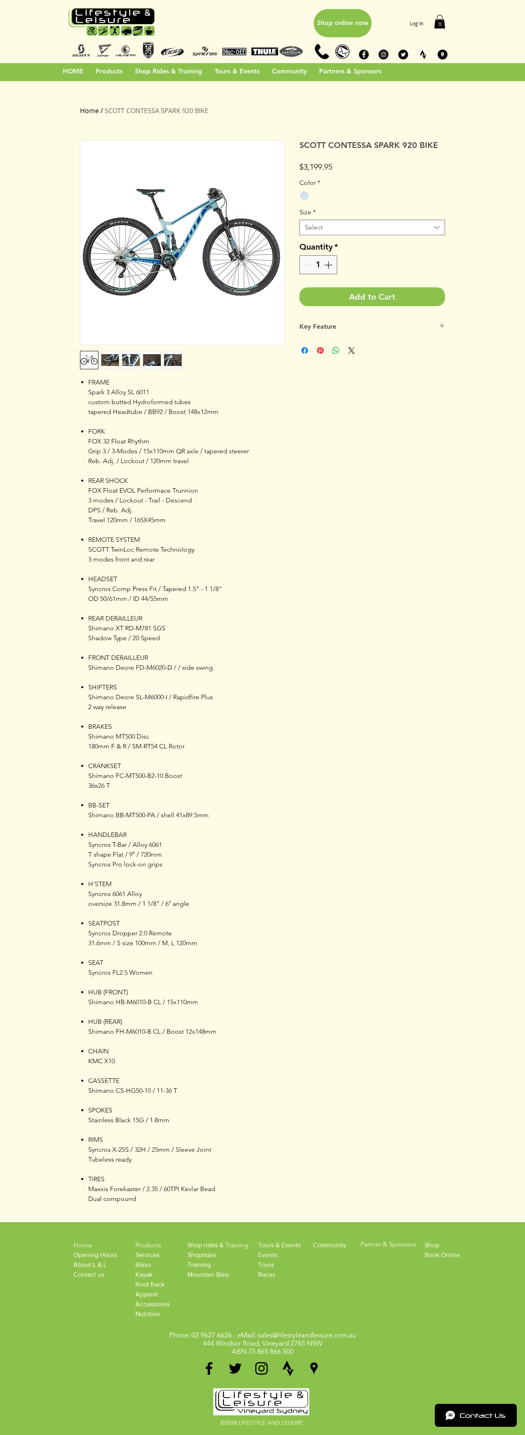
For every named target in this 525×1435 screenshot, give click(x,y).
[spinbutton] (318, 265)
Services (147, 1254)
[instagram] (261, 1368)
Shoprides (201, 1254)
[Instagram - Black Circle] (383, 54)
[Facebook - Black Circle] (364, 54)
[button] (439, 21)
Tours (266, 1264)
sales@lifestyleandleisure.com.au (307, 1335)
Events (267, 1254)
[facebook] (209, 1368)
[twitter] (235, 1368)
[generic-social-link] (287, 1368)
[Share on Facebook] (305, 350)
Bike (141, 1264)
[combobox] (372, 227)
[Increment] (329, 265)
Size (307, 212)
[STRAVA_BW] (423, 54)
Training (199, 1264)
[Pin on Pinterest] (320, 350)
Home (89, 110)
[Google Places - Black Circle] (442, 54)
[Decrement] (308, 265)
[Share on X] (351, 350)
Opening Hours (95, 1254)
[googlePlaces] (314, 1368)
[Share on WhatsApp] (336, 350)
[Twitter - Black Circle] (403, 54)
